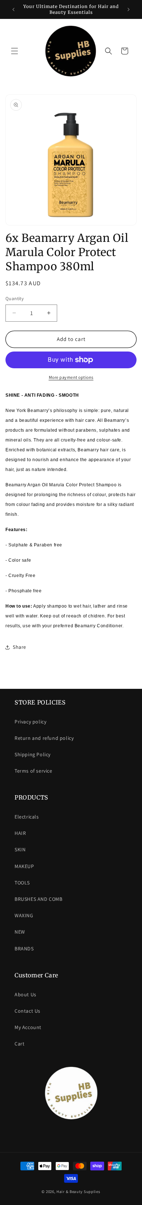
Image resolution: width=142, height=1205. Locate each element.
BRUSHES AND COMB (39, 899)
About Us (25, 994)
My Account (28, 1027)
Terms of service (33, 771)
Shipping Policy (33, 754)
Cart (19, 1043)
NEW (20, 932)
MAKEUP (24, 866)
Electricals (27, 816)
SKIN (20, 849)
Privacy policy (30, 721)
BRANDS (24, 948)
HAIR (20, 833)
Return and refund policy (44, 738)
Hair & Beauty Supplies (78, 1191)
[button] (15, 51)
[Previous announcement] (13, 9)
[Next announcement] (129, 9)
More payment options (71, 377)
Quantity (14, 298)
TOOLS (22, 882)
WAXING (24, 915)
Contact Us (27, 1011)
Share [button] (19, 647)
